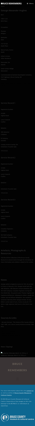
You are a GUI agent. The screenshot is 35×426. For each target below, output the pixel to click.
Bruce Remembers (11, 3)
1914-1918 (4, 126)
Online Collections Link (8, 268)
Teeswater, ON (5, 25)
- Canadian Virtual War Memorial (11, 335)
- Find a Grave (5, 338)
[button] (17, 378)
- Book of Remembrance (8, 333)
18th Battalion (5, 187)
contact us (30, 390)
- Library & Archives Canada (9, 329)
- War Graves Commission (8, 331)
